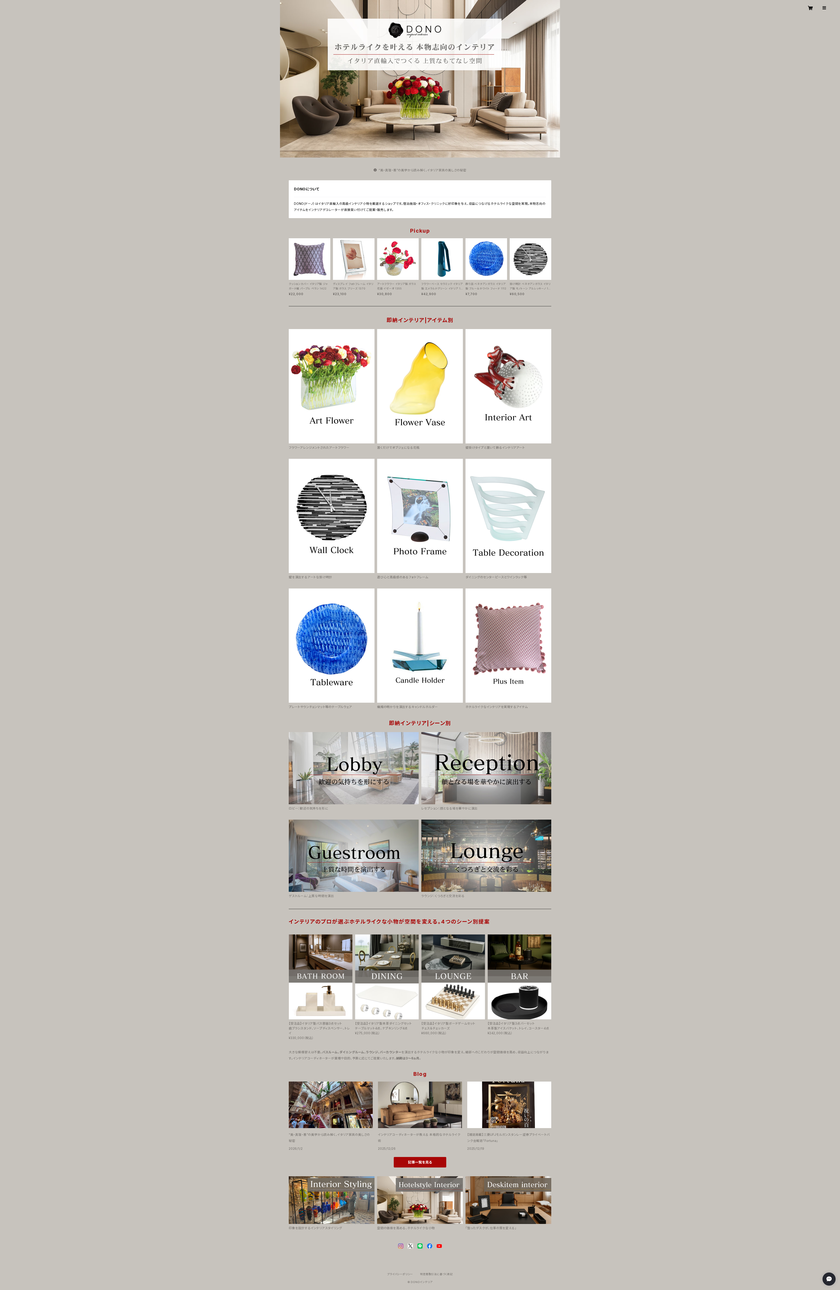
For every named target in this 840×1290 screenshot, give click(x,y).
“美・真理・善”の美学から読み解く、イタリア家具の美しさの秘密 (422, 170)
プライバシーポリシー (400, 1274)
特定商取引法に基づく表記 (436, 1274)
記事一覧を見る (420, 1162)
